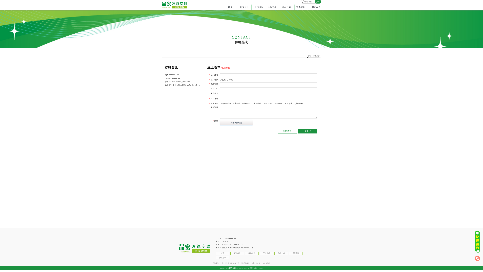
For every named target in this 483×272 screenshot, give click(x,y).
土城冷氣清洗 (265, 263)
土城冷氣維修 (255, 263)
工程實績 (272, 7)
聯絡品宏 (316, 7)
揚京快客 (232, 268)
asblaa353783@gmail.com (233, 244)
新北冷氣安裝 (234, 263)
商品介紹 (286, 7)
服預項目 (244, 7)
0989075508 (227, 241)
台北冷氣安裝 (224, 263)
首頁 (230, 7)
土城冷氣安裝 (245, 263)
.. (249, 268)
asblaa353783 (230, 238)
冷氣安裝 (216, 263)
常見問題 (300, 7)
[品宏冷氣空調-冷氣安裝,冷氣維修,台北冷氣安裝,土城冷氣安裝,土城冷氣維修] (174, 5)
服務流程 (259, 7)
